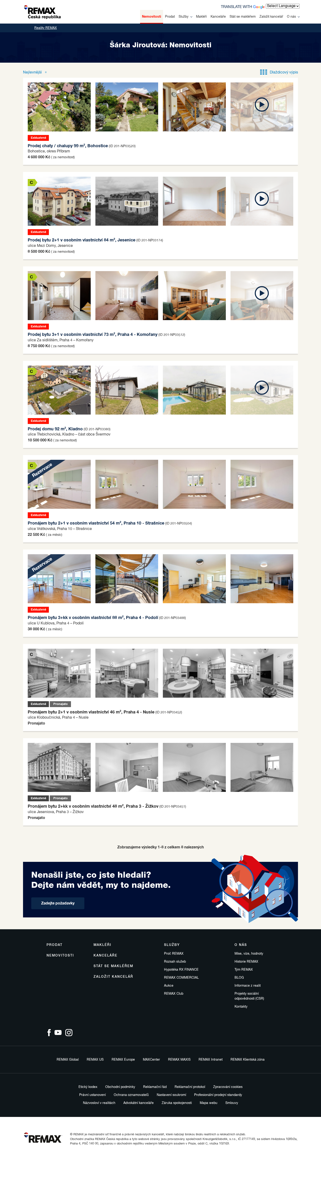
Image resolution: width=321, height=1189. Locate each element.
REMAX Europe (123, 1059)
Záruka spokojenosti (177, 1103)
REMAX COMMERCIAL (181, 977)
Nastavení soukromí (171, 1095)
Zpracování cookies (228, 1087)
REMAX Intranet (211, 1059)
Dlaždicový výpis (284, 72)
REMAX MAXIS (179, 1059)
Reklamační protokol (190, 1087)
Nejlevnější (33, 72)
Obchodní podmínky (120, 1087)
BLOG (239, 977)
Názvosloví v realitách (99, 1103)
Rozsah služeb (175, 961)
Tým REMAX (244, 969)
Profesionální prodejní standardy (218, 1095)
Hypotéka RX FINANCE (181, 969)
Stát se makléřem (243, 16)
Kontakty (241, 1006)
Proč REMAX (174, 953)
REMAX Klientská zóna (248, 1059)
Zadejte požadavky (57, 903)
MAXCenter (151, 1059)
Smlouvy (231, 1103)
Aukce (168, 985)
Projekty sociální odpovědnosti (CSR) (249, 996)
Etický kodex (87, 1087)
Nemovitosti (151, 16)
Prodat (170, 16)
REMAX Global (68, 1059)
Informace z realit (248, 985)
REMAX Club (173, 993)
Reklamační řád (155, 1087)
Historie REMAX (246, 961)
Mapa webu (208, 1103)
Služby (183, 16)
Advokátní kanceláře (138, 1103)
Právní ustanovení (92, 1095)
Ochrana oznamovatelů (131, 1095)
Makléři (201, 16)
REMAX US (95, 1059)
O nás (291, 16)
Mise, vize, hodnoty (249, 953)
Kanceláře (218, 16)
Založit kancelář (271, 16)
